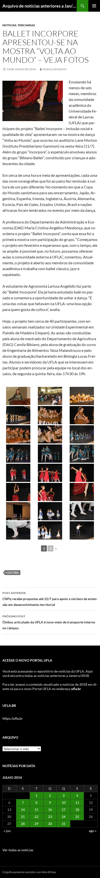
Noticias (9, 25)
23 (50, 817)
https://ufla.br (12, 718)
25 (77, 817)
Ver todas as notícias (17, 850)
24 (64, 817)
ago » (92, 831)
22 (36, 817)
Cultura (13, 572)
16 (50, 809)
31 (64, 824)
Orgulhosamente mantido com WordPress (29, 872)
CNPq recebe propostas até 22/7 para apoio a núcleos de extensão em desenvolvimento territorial (50, 599)
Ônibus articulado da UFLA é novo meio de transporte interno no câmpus (48, 622)
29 (36, 824)
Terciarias (26, 25)
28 (23, 824)
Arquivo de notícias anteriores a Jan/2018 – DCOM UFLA (39, 6)
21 (23, 817)
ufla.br (76, 689)
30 (50, 824)
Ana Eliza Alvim (54, 69)
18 (77, 809)
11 (77, 802)
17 (64, 809)
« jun (7, 831)
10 (64, 802)
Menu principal (94, 6)
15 (36, 809)
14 (23, 809)
